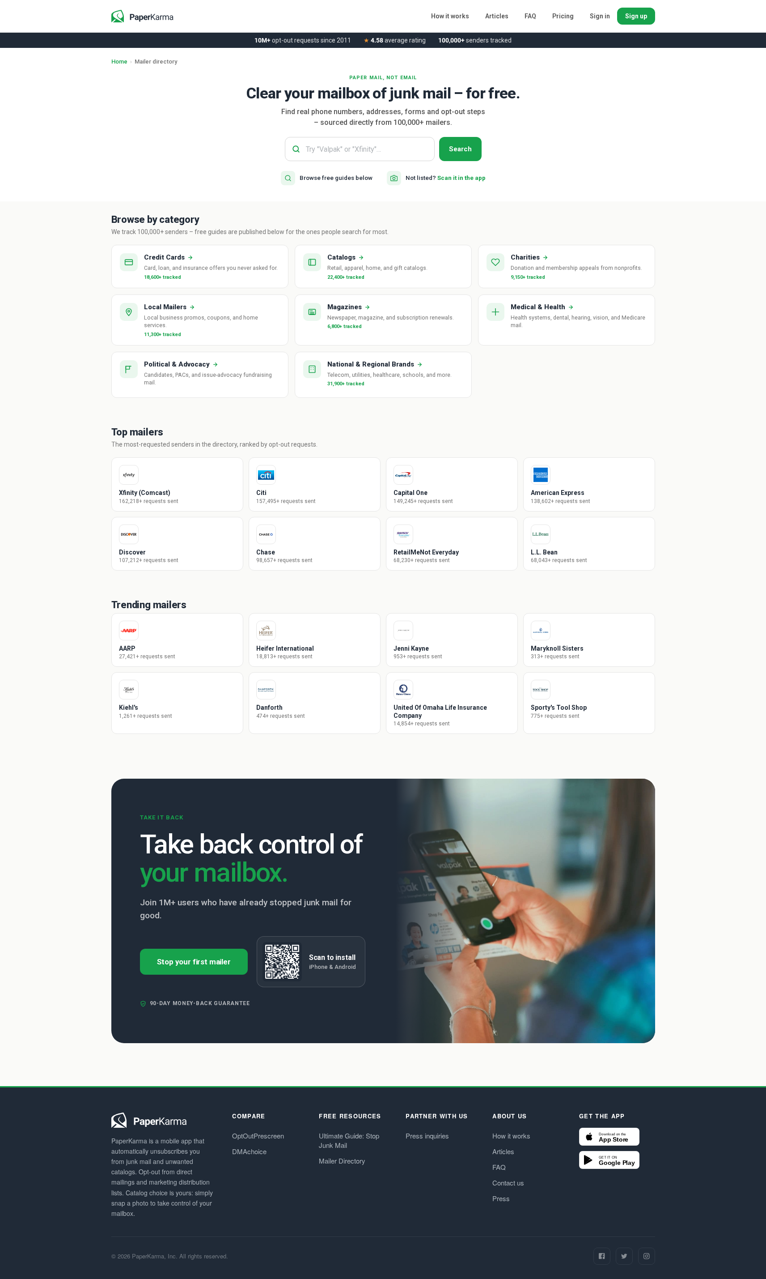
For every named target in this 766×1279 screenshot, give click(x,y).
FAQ (530, 16)
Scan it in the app (461, 177)
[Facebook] (601, 1256)
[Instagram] (646, 1256)
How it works (450, 16)
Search (460, 149)
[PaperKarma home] (142, 16)
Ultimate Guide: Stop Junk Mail (349, 1140)
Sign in (600, 16)
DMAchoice (249, 1151)
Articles (496, 16)
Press (501, 1198)
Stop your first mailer (194, 961)
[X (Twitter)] (624, 1256)
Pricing (563, 16)
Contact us (508, 1182)
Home (119, 61)
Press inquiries (427, 1135)
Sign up (636, 16)
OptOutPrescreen (258, 1135)
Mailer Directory (342, 1160)
